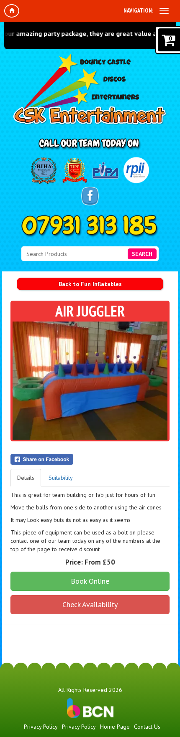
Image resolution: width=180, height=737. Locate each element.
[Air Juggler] (90, 381)
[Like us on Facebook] (90, 196)
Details (25, 477)
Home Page (115, 726)
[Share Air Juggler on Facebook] (90, 459)
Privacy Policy (41, 726)
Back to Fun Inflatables (90, 284)
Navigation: (138, 10)
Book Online (90, 581)
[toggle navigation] (164, 11)
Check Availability (90, 604)
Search (142, 254)
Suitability (61, 477)
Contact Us (147, 726)
